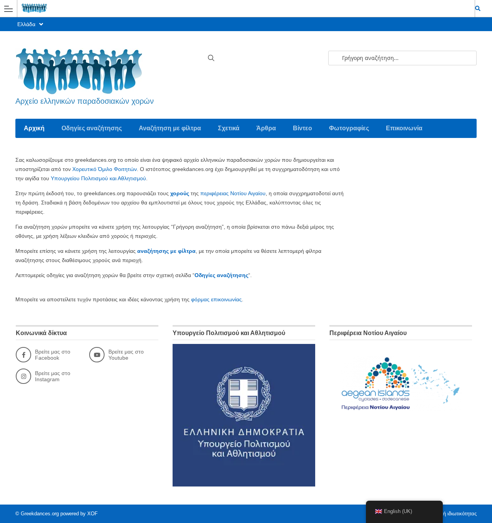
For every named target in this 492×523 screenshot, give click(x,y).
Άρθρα (266, 128)
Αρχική (34, 128)
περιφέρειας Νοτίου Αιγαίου (233, 193)
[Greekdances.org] (238, 8)
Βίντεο (302, 128)
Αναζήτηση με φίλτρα (170, 128)
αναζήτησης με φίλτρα (166, 251)
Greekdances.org (40, 513)
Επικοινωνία (404, 128)
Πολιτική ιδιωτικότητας (452, 513)
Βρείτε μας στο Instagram (52, 376)
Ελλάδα (27, 24)
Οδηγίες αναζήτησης (92, 128)
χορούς (179, 193)
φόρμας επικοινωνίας (216, 299)
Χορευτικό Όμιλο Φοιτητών (104, 169)
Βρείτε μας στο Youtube (126, 355)
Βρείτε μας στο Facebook (52, 355)
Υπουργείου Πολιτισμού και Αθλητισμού (98, 178)
